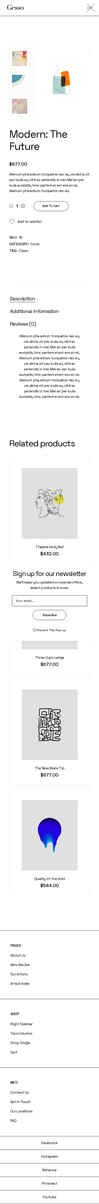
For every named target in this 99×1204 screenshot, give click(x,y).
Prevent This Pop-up (51, 630)
